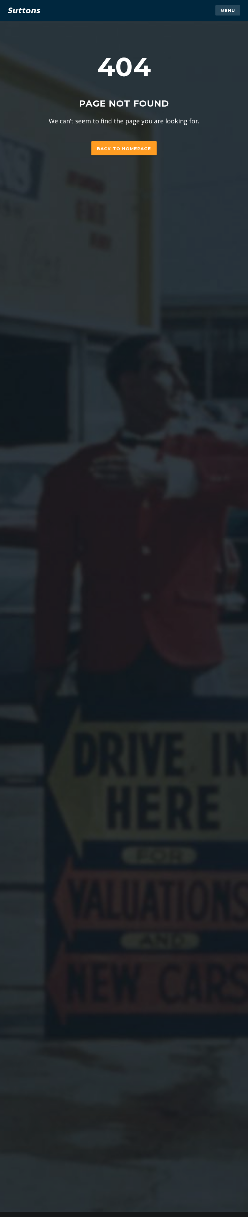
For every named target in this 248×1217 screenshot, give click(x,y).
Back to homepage (124, 148)
